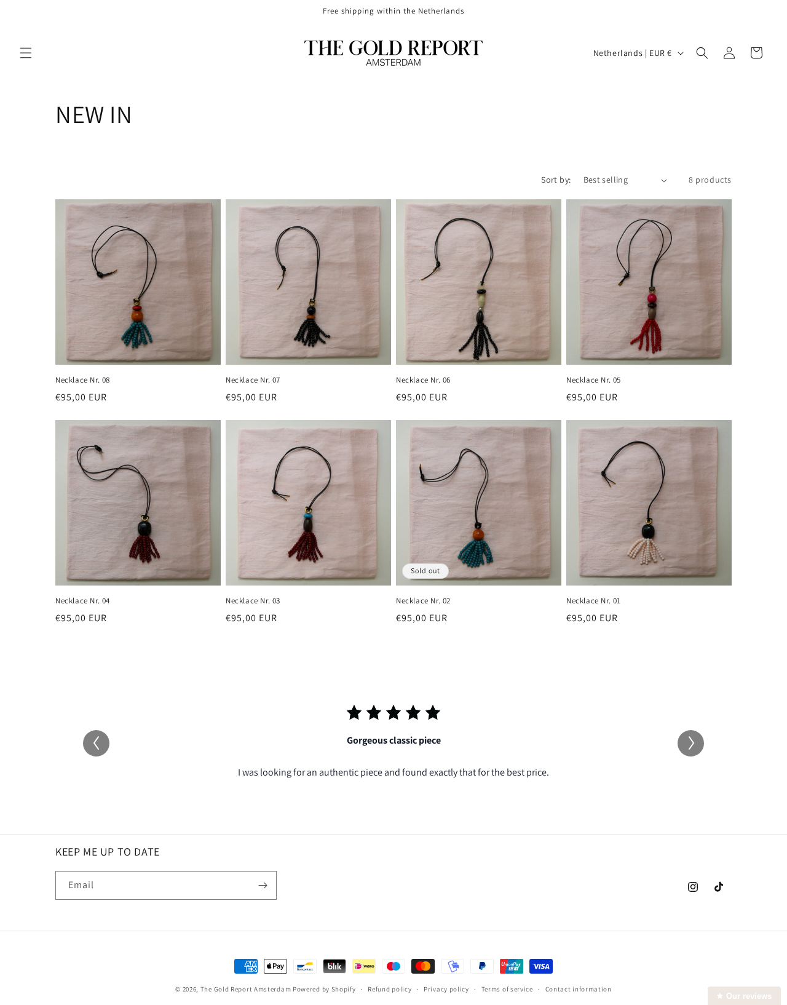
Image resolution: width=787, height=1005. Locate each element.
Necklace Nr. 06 (423, 380)
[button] (25, 52)
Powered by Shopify (324, 989)
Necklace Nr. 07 (253, 380)
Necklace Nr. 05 (593, 380)
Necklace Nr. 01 (593, 601)
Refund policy (389, 989)
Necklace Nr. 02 (423, 601)
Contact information (578, 989)
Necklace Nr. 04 (82, 601)
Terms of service (507, 989)
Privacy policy (446, 989)
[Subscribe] (262, 885)
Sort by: (556, 179)
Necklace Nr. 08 (82, 380)
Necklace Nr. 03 (253, 601)
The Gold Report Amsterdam (245, 989)
